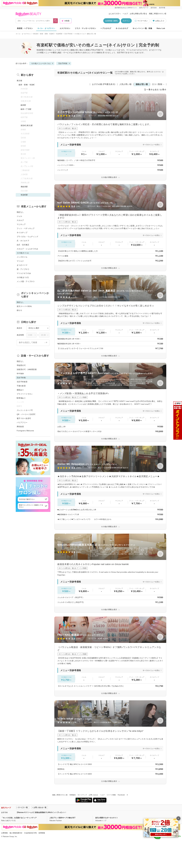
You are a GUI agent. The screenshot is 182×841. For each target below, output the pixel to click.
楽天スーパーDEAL (24, 306)
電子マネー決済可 (24, 418)
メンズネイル (22, 257)
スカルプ (20, 220)
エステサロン (65, 28)
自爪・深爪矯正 (23, 245)
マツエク (20, 261)
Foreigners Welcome (25, 431)
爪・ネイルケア (23, 241)
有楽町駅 (59, 34)
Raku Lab (161, 28)
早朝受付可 (21, 365)
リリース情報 (111, 795)
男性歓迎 (20, 427)
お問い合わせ (93, 795)
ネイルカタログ (122, 28)
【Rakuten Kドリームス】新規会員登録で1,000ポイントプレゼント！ (41, 812)
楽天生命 (154, 8)
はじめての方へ (115, 14)
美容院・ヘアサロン (25, 28)
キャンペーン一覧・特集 (142, 28)
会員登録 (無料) (111, 21)
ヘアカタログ (106, 28)
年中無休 (20, 374)
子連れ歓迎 (21, 386)
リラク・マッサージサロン (85, 28)
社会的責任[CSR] (30, 833)
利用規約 (73, 795)
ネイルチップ (22, 232)
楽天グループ (143, 8)
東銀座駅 (24, 187)
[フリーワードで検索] (55, 20)
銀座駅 (23, 105)
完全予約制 (68, 34)
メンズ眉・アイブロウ (26, 281)
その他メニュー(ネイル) (55, 50)
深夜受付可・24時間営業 (27, 369)
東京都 (35, 34)
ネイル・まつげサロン (46, 28)
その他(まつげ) (23, 277)
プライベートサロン (25, 394)
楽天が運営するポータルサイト (106, 818)
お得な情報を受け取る (138, 14)
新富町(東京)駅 (27, 125)
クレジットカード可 (25, 410)
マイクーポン (142, 21)
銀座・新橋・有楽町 (47, 34)
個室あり (20, 390)
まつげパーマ (22, 265)
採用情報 (42, 833)
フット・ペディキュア (26, 228)
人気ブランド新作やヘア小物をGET (62, 818)
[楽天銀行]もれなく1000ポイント (126, 8)
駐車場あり (21, 398)
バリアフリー (22, 422)
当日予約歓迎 (22, 382)
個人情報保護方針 (16, 833)
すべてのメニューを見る (151, 144)
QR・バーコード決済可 (26, 414)
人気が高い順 (125, 84)
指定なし (20, 212)
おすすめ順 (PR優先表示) (103, 84)
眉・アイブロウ (23, 269)
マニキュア (21, 224)
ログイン (126, 21)
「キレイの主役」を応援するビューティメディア (19, 818)
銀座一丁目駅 (26, 109)
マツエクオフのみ (24, 273)
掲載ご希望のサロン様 (157, 14)
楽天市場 (162, 8)
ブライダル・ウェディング (27, 237)
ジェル (19, 216)
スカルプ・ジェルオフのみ (27, 249)
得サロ (19, 310)
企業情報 (4, 833)
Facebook (121, 795)
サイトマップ (82, 795)
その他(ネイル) (79, 34)
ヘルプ (125, 14)
